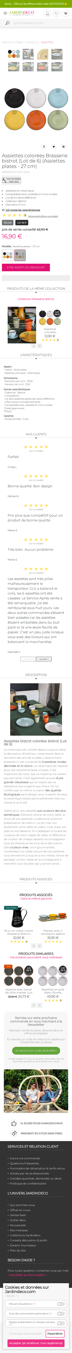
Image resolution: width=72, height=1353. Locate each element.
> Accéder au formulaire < (27, 1275)
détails (11, 1296)
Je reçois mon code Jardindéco (36, 1050)
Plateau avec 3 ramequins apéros (53, 932)
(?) (33, 1303)
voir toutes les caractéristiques (22, 209)
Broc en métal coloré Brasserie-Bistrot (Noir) (18, 934)
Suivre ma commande (25, 1158)
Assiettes (47, 42)
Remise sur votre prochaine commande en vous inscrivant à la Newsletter (36, 1021)
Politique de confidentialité (28, 1183)
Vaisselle (32, 42)
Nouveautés (18, 1225)
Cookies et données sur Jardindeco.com (27, 1289)
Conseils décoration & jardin (28, 1240)
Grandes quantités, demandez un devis (35, 1178)
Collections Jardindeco (25, 1235)
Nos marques (19, 1230)
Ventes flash (18, 1215)
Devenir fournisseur (23, 1245)
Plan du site (18, 1250)
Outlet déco (18, 1220)
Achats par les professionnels (29, 1173)
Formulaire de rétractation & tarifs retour (37, 1168)
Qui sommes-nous (22, 1205)
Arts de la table (12, 42)
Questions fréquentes (24, 1163)
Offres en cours (20, 1210)
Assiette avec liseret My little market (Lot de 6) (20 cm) (18, 992)
